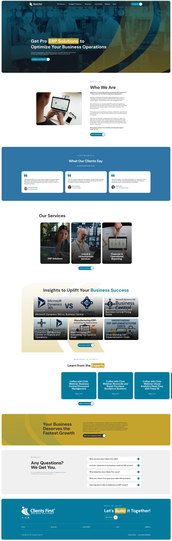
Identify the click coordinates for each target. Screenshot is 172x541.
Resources (54, 527)
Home (23, 527)
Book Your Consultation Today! (93, 435)
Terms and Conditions (144, 535)
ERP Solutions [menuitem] (61, 4)
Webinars (147, 527)
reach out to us (59, 472)
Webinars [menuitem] (107, 4)
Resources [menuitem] (88, 4)
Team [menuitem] (114, 4)
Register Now (79, 394)
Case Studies (86, 527)
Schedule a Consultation (39, 59)
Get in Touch (108, 517)
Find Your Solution (85, 268)
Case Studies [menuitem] (98, 4)
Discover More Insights (84, 345)
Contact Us (135, 4)
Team (117, 527)
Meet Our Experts (96, 134)
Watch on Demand (84, 403)
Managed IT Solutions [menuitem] (75, 4)
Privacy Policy (132, 535)
